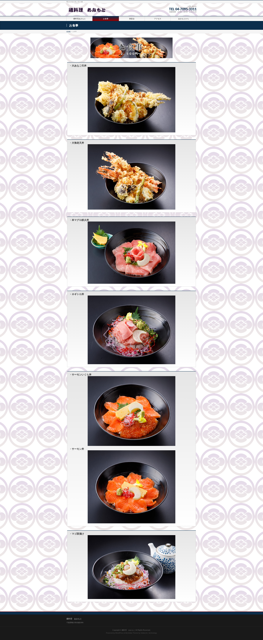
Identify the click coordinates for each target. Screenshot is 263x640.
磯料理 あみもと (128, 630)
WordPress (119, 633)
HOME (68, 31)
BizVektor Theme (131, 633)
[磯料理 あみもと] (87, 11)
